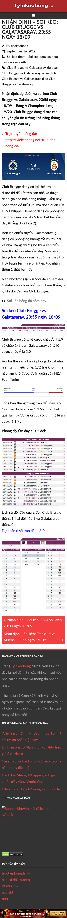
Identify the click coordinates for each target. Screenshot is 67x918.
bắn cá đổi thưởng (16, 880)
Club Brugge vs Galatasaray (26, 67)
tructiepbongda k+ (16, 873)
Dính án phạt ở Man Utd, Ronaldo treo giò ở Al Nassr (31, 751)
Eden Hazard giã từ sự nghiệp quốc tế (31, 789)
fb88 (5, 899)
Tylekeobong (21, 666)
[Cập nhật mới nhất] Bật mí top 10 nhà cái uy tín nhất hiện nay (31, 737)
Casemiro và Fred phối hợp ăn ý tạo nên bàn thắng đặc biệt (32, 765)
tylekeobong (19, 46)
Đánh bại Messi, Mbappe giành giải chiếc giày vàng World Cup (29, 779)
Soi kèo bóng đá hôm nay (26, 301)
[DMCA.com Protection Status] (12, 855)
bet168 (7, 893)
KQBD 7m (10, 886)
